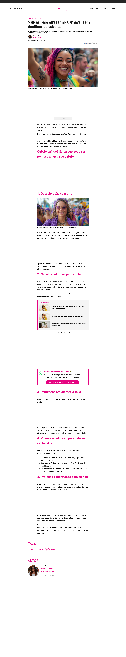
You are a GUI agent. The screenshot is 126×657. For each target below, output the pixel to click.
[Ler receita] (61, 119)
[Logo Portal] (63, 8)
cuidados (52, 550)
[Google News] (91, 43)
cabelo (32, 550)
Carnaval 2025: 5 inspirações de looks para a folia (67, 316)
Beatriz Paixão (37, 38)
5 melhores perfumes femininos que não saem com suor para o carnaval (67, 308)
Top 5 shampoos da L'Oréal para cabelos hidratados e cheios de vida (68, 325)
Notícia (38, 18)
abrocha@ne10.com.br (47, 571)
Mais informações (49, 575)
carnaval (42, 550)
